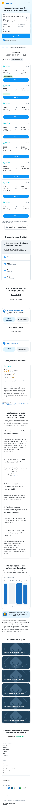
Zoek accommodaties (11, 40)
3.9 (13, 374)
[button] (26, 18)
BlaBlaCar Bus (9, 403)
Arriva (5, 369)
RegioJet (6, 404)
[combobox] (16, 15)
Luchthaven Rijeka (13, 343)
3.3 (21, 381)
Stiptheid (9, 377)
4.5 (12, 381)
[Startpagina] (3, 47)
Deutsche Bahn (18, 403)
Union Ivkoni (12, 404)
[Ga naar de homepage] (7, 3)
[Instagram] (3, 795)
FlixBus (3, 403)
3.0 (13, 377)
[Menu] (29, 3)
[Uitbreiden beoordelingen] (27, 374)
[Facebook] (7, 795)
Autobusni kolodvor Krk (15, 310)
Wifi (19, 381)
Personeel (9, 374)
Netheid (9, 381)
